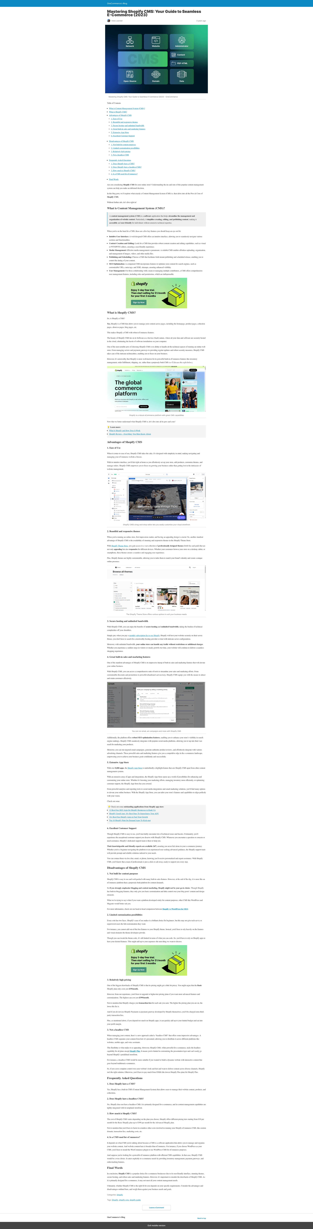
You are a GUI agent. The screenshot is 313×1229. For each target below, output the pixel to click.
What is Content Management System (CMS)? (127, 108)
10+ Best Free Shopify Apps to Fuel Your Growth (128, 817)
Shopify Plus (135, 1051)
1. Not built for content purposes (123, 144)
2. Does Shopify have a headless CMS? (126, 167)
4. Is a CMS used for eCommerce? (124, 174)
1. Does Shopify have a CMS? (122, 163)
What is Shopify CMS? (118, 111)
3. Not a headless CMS (120, 154)
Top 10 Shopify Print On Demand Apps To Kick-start (130, 820)
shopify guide (135, 1200)
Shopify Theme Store (119, 545)
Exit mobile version (156, 1225)
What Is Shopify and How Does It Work (124, 430)
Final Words (113, 179)
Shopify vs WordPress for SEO (175, 908)
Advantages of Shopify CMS (120, 115)
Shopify (120, 1195)
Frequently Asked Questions (120, 160)
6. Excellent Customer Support (123, 135)
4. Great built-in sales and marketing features (128, 129)
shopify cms (124, 1200)
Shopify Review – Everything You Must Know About (130, 434)
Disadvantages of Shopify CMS (121, 141)
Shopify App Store (135, 768)
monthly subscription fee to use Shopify (144, 635)
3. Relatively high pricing (120, 151)
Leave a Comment (156, 1208)
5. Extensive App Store (120, 132)
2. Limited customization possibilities (125, 148)
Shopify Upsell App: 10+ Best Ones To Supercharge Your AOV (134, 813)
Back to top (201, 1218)
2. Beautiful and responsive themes (124, 122)
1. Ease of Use (116, 118)
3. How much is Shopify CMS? (123, 170)
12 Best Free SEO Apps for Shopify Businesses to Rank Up (132, 810)
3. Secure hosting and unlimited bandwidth (127, 125)
